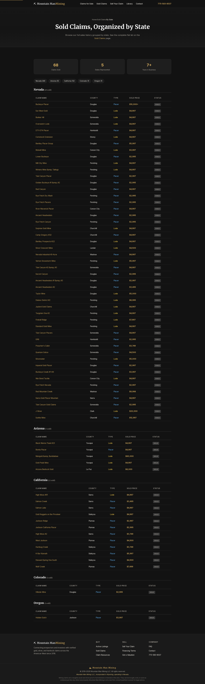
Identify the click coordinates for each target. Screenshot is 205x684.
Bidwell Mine (41, 150)
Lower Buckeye (42, 156)
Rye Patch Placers (43, 202)
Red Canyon (41, 189)
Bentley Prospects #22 (45, 241)
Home (94, 20)
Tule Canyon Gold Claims (46, 405)
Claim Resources (103, 655)
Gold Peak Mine (42, 463)
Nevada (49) (40, 81)
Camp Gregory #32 (43, 235)
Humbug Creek (42, 547)
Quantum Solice (42, 352)
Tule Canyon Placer (43, 176)
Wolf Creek (40, 567)
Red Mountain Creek (44, 391)
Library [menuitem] (130, 4)
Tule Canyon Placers (44, 333)
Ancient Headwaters (44, 215)
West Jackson (41, 540)
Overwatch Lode (42, 124)
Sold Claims (101, 20)
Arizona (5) (54, 81)
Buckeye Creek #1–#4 (45, 372)
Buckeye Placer (42, 104)
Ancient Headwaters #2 (45, 287)
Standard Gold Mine (44, 326)
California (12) (69, 81)
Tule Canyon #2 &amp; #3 (46, 267)
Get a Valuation (128, 655)
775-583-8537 (164, 4)
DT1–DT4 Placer (42, 130)
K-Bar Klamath (41, 553)
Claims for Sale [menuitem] (86, 4)
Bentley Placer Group (44, 143)
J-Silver (39, 411)
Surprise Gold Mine (43, 228)
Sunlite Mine (40, 418)
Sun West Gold (42, 111)
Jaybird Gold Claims (44, 307)
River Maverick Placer (45, 209)
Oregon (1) (98, 81)
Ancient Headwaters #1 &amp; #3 (49, 280)
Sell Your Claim (128, 646)
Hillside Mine (41, 592)
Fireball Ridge (41, 320)
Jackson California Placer (46, 527)
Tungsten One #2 (43, 313)
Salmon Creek (41, 501)
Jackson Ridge (42, 521)
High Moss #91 (42, 495)
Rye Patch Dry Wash (44, 196)
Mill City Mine (41, 163)
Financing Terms (129, 651)
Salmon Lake (41, 508)
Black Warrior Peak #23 (45, 443)
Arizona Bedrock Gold (44, 469)
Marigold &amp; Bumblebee (47, 456)
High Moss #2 (41, 534)
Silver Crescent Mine (44, 248)
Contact (152, 651)
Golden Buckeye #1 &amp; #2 (48, 182)
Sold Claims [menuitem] (102, 4)
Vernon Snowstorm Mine (46, 261)
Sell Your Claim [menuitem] (116, 4)
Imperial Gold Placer (44, 365)
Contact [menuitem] (139, 4)
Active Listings (102, 646)
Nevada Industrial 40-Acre (46, 254)
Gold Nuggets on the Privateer (48, 514)
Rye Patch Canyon (43, 222)
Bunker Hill (40, 117)
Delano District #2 (43, 300)
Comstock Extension (44, 137)
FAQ (150, 646)
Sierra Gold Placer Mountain (47, 398)
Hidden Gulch (41, 617)
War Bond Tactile (42, 378)
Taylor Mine (40, 293)
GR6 (37, 339)
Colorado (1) (84, 81)
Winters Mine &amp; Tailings (47, 170)
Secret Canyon (42, 274)
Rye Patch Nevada (43, 385)
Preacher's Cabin (43, 346)
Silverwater (40, 359)
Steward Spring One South (46, 560)
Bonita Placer (41, 450)
